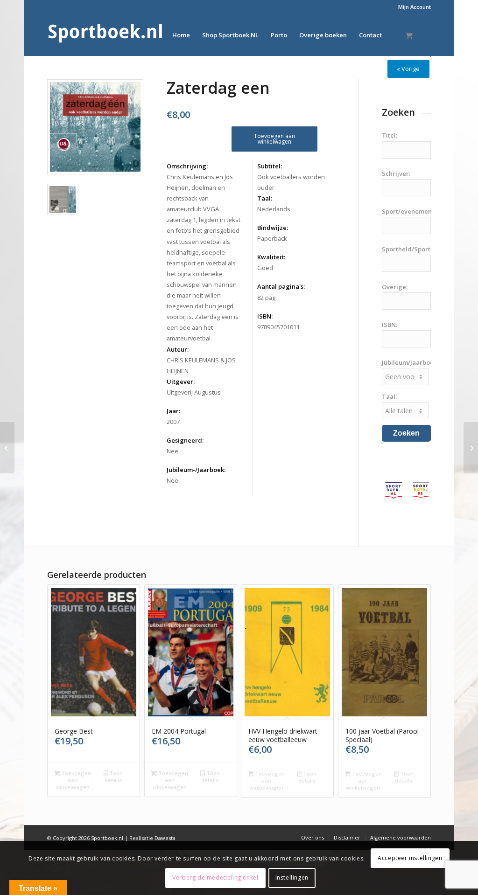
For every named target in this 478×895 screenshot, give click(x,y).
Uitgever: (181, 381)
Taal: (264, 198)
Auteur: (178, 349)
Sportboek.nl (107, 837)
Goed (265, 268)
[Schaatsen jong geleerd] (471, 447)
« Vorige (408, 68)
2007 (173, 421)
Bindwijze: (272, 227)
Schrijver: (396, 173)
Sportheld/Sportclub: (413, 249)
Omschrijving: (187, 166)
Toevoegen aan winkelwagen (274, 139)
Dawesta (165, 837)
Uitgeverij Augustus (194, 392)
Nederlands (273, 209)
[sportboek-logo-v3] (105, 35)
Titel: (389, 135)
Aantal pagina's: (281, 286)
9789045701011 (278, 327)
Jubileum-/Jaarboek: (196, 469)
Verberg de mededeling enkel (215, 877)
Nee (172, 451)
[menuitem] (412, 7)
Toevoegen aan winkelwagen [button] (73, 780)
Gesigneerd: (185, 440)
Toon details (114, 777)
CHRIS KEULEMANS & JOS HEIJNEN (201, 365)
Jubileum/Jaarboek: (410, 362)
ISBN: (265, 316)
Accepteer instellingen (410, 858)
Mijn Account (414, 6)
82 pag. (267, 297)
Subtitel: (269, 166)
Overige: (395, 287)
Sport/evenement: (409, 211)
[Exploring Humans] (7, 447)
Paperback (272, 238)
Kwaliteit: (271, 257)
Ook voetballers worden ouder (291, 182)
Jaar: (173, 411)
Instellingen (292, 877)
